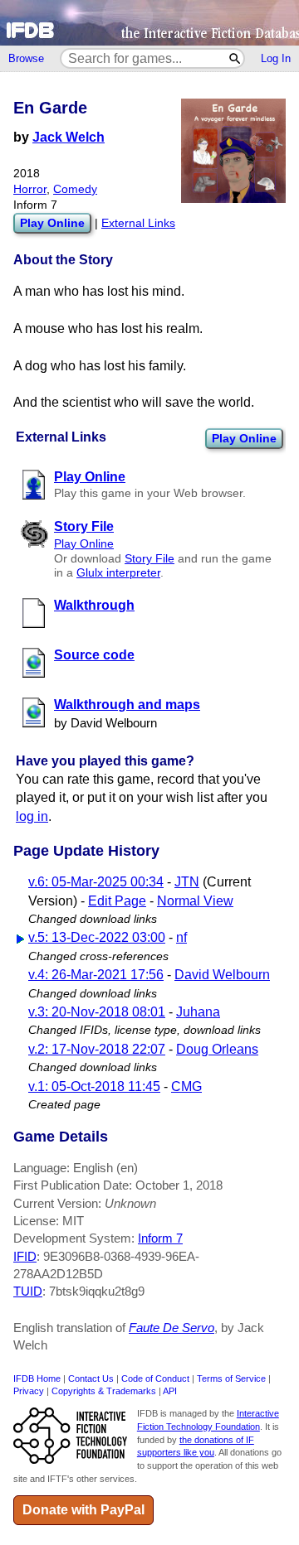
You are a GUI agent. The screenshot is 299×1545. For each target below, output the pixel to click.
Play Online (244, 438)
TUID (27, 1291)
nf (181, 937)
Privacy (28, 1391)
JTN (186, 882)
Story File (149, 559)
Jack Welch (68, 137)
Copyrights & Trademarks (103, 1391)
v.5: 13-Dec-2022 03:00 (96, 937)
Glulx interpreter (118, 573)
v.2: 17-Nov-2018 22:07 (96, 1049)
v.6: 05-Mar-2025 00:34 (96, 882)
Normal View (195, 901)
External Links (138, 223)
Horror (30, 189)
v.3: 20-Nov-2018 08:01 (96, 1012)
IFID (25, 1256)
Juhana (198, 1012)
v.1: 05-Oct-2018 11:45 (94, 1086)
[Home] (149, 23)
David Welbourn (222, 975)
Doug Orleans (217, 1049)
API (170, 1391)
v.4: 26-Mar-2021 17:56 (96, 975)
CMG (186, 1086)
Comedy (75, 189)
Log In (276, 58)
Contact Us (91, 1378)
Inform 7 (160, 1238)
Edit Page (117, 901)
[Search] (235, 58)
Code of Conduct (155, 1378)
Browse (26, 58)
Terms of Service (231, 1378)
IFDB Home (37, 1378)
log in (32, 816)
